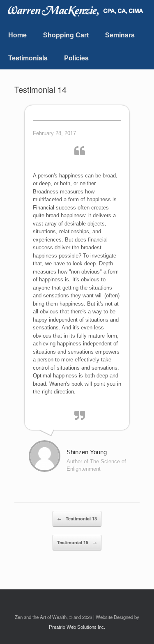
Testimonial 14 (40, 89)
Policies (76, 57)
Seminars (120, 34)
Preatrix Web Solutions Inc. (77, 626)
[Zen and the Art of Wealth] (78, 10)
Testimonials (28, 57)
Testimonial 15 (77, 542)
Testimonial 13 (77, 518)
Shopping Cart (66, 34)
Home (17, 34)
